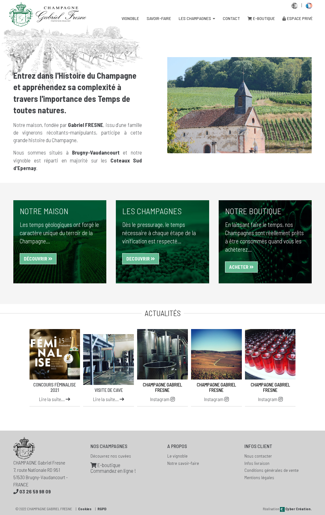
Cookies (84, 508)
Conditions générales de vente (271, 470)
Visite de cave (109, 390)
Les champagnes (195, 18)
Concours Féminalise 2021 (54, 387)
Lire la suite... (52, 399)
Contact (231, 18)
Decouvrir (138, 258)
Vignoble (130, 18)
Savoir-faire (159, 18)
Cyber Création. (298, 508)
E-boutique (263, 18)
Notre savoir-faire (183, 463)
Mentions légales (259, 477)
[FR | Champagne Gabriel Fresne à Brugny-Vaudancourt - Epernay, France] (309, 5)
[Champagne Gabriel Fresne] (162, 354)
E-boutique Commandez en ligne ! (113, 468)
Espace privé (299, 18)
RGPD (101, 508)
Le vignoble (177, 456)
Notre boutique (253, 211)
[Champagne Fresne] (55, 354)
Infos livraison (256, 463)
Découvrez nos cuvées (110, 456)
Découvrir (36, 258)
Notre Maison (44, 211)
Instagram (160, 399)
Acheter (239, 267)
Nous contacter (258, 456)
